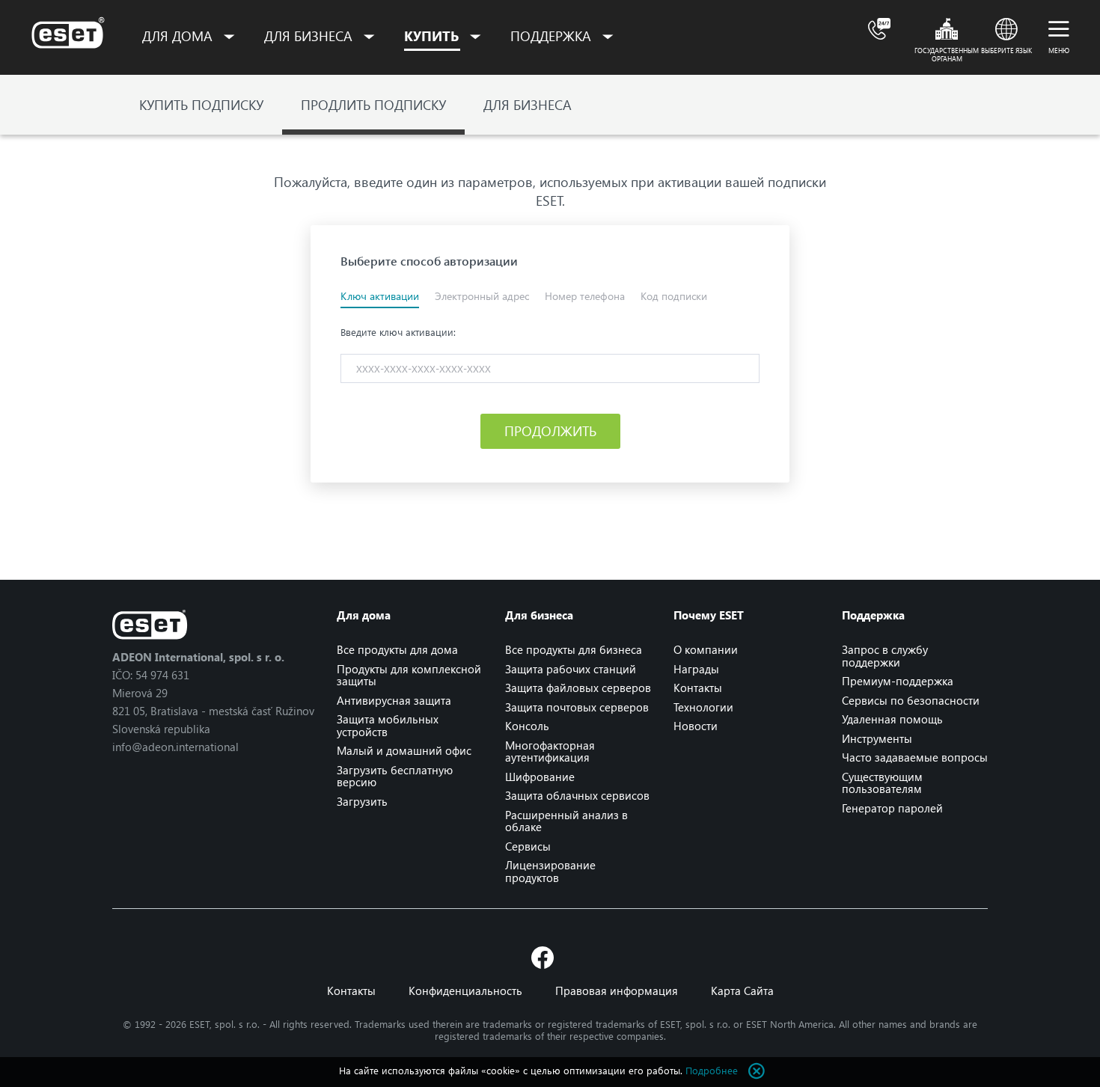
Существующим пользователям (882, 783)
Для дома (179, 36)
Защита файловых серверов (578, 687)
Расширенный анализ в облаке (566, 821)
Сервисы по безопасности (911, 700)
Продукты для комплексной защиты (409, 675)
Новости (695, 725)
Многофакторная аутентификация (550, 751)
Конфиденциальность (465, 990)
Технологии (703, 706)
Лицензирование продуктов (550, 871)
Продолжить (550, 431)
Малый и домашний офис (404, 750)
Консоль (527, 725)
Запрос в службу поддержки (885, 656)
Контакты (697, 687)
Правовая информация (616, 990)
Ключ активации (379, 296)
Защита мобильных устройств (388, 725)
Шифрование (540, 776)
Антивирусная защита (394, 700)
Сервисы (528, 846)
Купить (433, 36)
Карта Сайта (742, 990)
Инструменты (877, 738)
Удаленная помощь (892, 718)
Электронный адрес (482, 296)
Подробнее (711, 1070)
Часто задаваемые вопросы (915, 757)
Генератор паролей (892, 807)
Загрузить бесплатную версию (395, 776)
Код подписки (674, 296)
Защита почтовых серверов (577, 706)
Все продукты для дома (397, 649)
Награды (696, 668)
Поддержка (552, 36)
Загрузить (362, 801)
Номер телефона (585, 296)
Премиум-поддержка (897, 680)
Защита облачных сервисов (577, 795)
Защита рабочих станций (570, 668)
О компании (705, 649)
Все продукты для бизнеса (573, 649)
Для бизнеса (310, 36)
